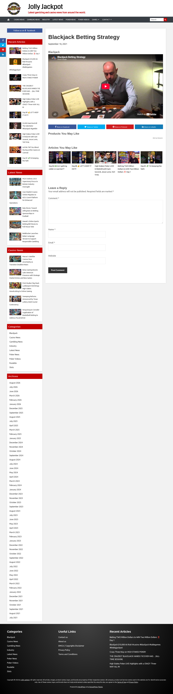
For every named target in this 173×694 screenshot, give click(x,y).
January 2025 (15, 438)
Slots (11, 367)
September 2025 (16, 413)
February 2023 (15, 536)
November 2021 (16, 601)
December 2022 (16, 545)
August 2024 (14, 460)
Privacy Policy (64, 650)
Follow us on (24, 30)
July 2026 (13, 387)
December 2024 (16, 442)
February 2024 (15, 485)
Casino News (19, 20)
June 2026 (13, 391)
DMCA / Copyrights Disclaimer (71, 646)
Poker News (71, 20)
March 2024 (14, 481)
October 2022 (15, 554)
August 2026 (14, 383)
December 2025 (16, 408)
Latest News (58, 20)
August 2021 (14, 613)
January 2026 (15, 404)
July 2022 (13, 566)
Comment (53, 198)
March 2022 (14, 583)
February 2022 (15, 588)
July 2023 (13, 515)
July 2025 (13, 421)
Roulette (13, 363)
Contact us (63, 637)
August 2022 (14, 562)
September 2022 (16, 558)
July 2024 (13, 464)
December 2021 (16, 596)
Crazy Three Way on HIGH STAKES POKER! (128, 652)
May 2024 (13, 472)
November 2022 (16, 549)
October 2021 (15, 605)
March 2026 (14, 396)
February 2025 (15, 434)
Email (51, 242)
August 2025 (14, 417)
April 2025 (13, 425)
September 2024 (16, 455)
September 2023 (16, 507)
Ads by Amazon (158, 138)
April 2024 (13, 477)
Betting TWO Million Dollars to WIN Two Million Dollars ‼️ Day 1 (128, 169)
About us (62, 641)
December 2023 (16, 494)
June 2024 (13, 468)
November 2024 (16, 447)
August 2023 (14, 511)
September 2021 (16, 609)
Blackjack (54, 51)
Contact (106, 20)
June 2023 (13, 519)
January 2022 (15, 592)
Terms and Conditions (67, 654)
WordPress (81, 687)
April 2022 (13, 579)
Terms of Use (121, 682)
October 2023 (15, 502)
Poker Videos (83, 20)
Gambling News (33, 20)
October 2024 (15, 451)
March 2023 (14, 532)
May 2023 (13, 524)
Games (94, 20)
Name (51, 229)
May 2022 (13, 575)
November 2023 (16, 498)
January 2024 (15, 490)
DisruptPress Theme (96, 687)
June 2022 (13, 571)
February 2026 (15, 400)
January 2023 (15, 541)
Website (52, 256)
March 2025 (14, 430)
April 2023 (13, 528)
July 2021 (13, 618)
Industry (46, 20)
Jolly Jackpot (45, 6)
